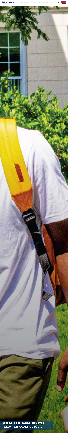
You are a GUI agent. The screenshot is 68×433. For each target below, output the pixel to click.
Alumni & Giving (42, 2)
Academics (23, 2)
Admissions (18, 2)
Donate (62, 3)
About (47, 2)
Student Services (30, 2)
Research (36, 2)
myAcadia (52, 2)
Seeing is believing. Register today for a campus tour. (23, 425)
